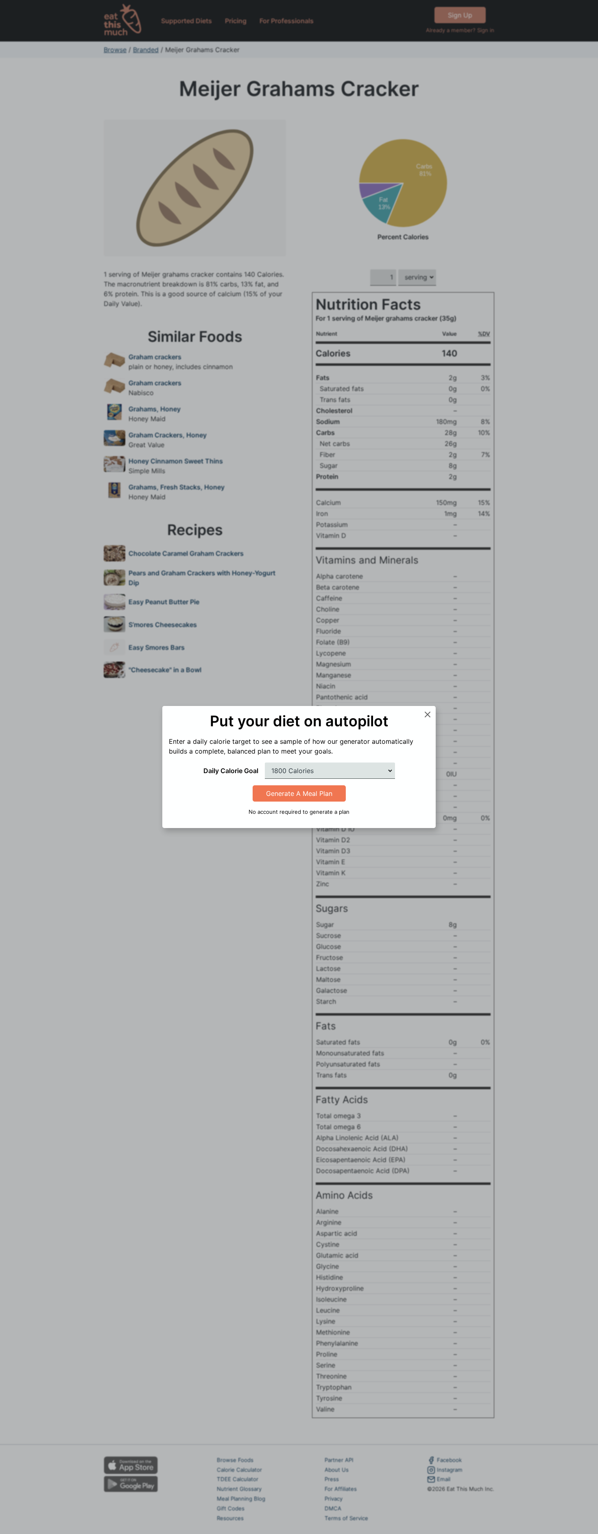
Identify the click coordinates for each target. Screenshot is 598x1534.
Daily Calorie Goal (230, 771)
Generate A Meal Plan (299, 793)
